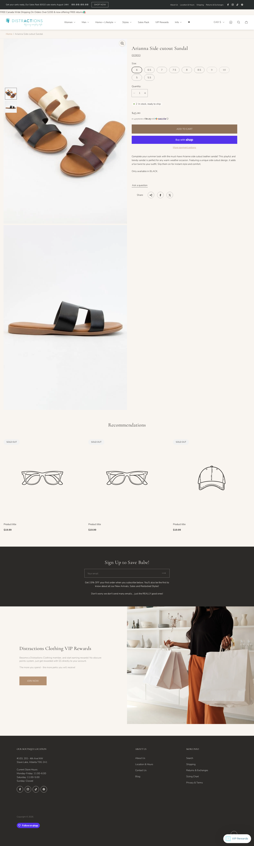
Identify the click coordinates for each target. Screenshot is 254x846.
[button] (184, 118)
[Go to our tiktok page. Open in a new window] (237, 4)
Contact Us (141, 770)
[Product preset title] (42, 478)
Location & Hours (187, 5)
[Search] (238, 22)
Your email (92, 573)
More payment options (184, 147)
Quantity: (136, 86)
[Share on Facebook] (160, 195)
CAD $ (217, 22)
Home (9, 34)
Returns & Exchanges (214, 5)
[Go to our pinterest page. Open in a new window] (242, 4)
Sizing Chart (192, 776)
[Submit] (165, 573)
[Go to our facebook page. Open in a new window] (228, 4)
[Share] (151, 195)
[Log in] (231, 22)
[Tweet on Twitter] (170, 195)
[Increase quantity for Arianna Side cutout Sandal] (145, 93)
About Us (174, 5)
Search (189, 758)
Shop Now (100, 4)
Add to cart (185, 129)
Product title (10, 524)
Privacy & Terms (194, 782)
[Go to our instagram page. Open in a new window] (232, 4)
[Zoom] (122, 43)
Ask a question (139, 185)
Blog (137, 776)
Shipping (200, 5)
